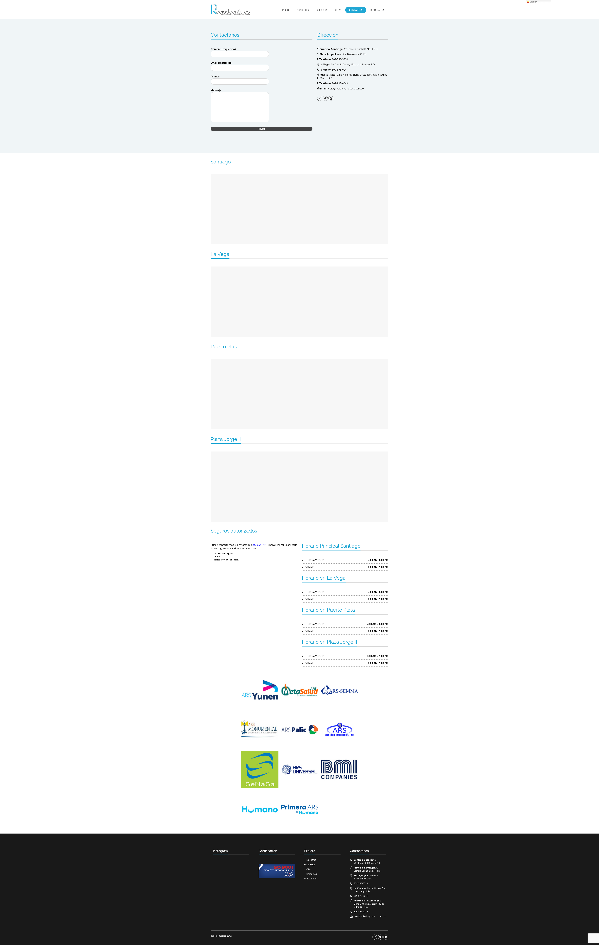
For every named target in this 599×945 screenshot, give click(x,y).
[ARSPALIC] (299, 729)
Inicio (285, 9)
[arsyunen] (259, 690)
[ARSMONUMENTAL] (259, 729)
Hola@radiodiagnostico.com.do (346, 88)
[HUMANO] (259, 809)
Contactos (356, 9)
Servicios (322, 9)
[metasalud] (299, 690)
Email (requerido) (221, 62)
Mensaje (216, 90)
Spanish (533, 2)
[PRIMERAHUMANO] (299, 809)
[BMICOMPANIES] (339, 769)
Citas (338, 9)
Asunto (215, 76)
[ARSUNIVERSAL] (299, 769)
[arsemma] (339, 690)
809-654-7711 (260, 545)
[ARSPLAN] (339, 729)
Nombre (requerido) (223, 49)
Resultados (377, 9)
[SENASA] (259, 769)
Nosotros (303, 9)
